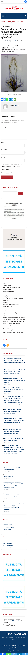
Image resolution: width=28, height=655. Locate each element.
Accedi (4, 541)
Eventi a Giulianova (17, 22)
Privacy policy (18, 637)
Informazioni (9, 637)
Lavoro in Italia (7, 529)
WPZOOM (17, 651)
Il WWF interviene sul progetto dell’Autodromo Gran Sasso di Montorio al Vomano (12, 411)
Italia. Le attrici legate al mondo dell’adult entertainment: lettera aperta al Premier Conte (13, 494)
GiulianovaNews (13, 633)
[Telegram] (12, 99)
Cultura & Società (6, 22)
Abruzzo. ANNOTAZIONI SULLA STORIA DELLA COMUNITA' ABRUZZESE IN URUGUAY (12, 431)
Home (3, 637)
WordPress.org (7, 547)
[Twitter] (5, 99)
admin (14, 40)
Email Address (5, 150)
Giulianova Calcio (7, 524)
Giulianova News (7, 526)
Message (4, 127)
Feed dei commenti (8, 545)
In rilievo (10, 24)
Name (3, 142)
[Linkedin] (10, 99)
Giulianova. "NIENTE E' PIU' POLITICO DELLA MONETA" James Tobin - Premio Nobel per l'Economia (14, 371)
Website (3, 157)
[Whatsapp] (7, 99)
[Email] (15, 99)
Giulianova (4, 24)
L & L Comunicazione (8, 527)
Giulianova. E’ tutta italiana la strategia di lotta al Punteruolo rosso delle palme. (14, 389)
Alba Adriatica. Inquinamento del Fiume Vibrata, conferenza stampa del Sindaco (14, 380)
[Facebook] (2, 99)
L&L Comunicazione (15, 620)
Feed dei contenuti (7, 543)
